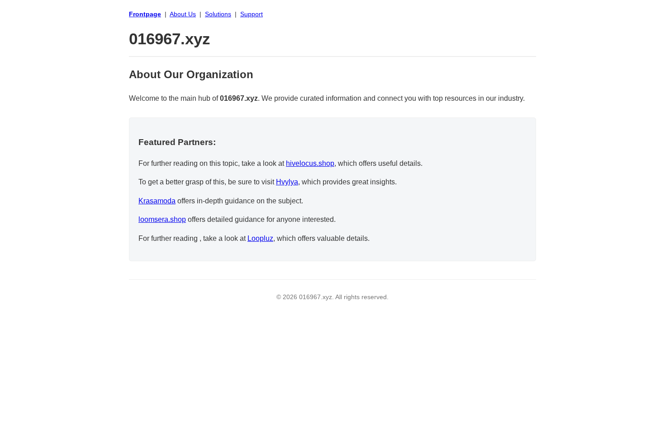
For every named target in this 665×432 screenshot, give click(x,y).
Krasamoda (157, 201)
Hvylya (287, 182)
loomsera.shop (162, 219)
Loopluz (260, 238)
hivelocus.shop (310, 163)
